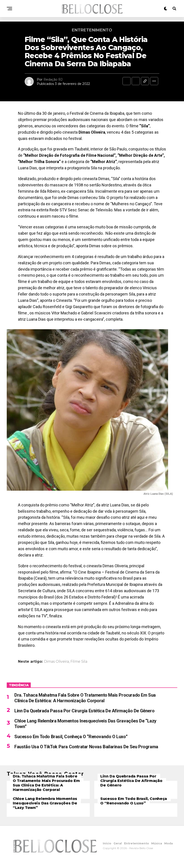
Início (107, 843)
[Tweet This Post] (136, 81)
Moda (168, 843)
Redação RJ (53, 79)
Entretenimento (136, 843)
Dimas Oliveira (56, 661)
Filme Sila (78, 661)
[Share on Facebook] (127, 81)
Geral (118, 843)
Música (156, 843)
